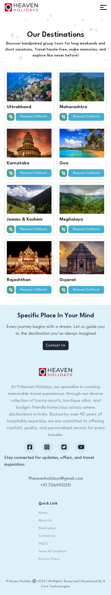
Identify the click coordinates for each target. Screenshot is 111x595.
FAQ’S (43, 543)
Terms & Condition (52, 551)
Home (42, 513)
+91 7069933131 (55, 485)
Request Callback (33, 116)
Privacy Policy (49, 559)
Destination (47, 528)
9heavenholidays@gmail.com (55, 479)
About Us (45, 520)
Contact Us (55, 345)
